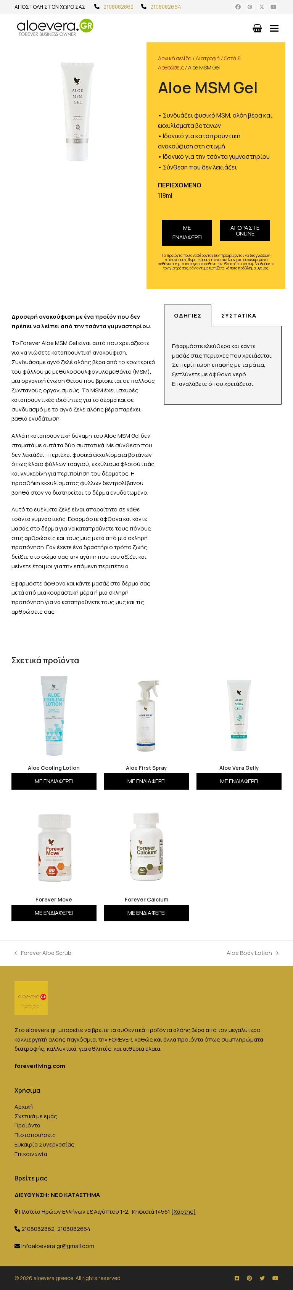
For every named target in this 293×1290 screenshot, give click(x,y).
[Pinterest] (250, 7)
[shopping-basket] (257, 28)
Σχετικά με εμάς (35, 1116)
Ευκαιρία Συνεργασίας (44, 1144)
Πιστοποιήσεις (35, 1135)
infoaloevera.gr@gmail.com (57, 1246)
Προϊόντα (27, 1125)
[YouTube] (274, 7)
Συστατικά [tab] (238, 315)
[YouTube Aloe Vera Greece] (275, 1278)
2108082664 (165, 6)
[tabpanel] (223, 365)
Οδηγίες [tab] (187, 315)
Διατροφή (208, 58)
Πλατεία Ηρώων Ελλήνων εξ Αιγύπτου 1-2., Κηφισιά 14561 (107, 1212)
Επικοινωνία (30, 1154)
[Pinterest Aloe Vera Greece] (249, 1278)
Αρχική (23, 1107)
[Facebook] (238, 7)
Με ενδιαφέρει (187, 232)
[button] (274, 28)
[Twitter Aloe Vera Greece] (262, 1278)
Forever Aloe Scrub (42, 952)
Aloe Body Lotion (249, 952)
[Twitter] (262, 7)
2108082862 (118, 6)
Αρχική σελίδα (175, 58)
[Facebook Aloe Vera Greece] (237, 1278)
